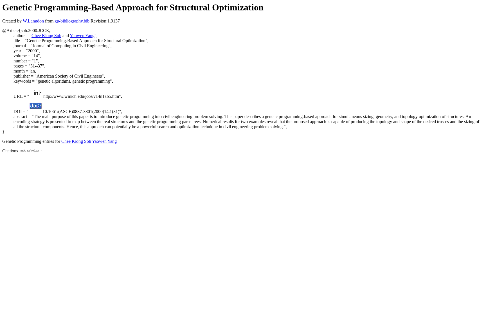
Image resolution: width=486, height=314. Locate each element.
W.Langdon (33, 21)
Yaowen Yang (82, 35)
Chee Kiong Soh (46, 35)
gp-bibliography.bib (72, 21)
